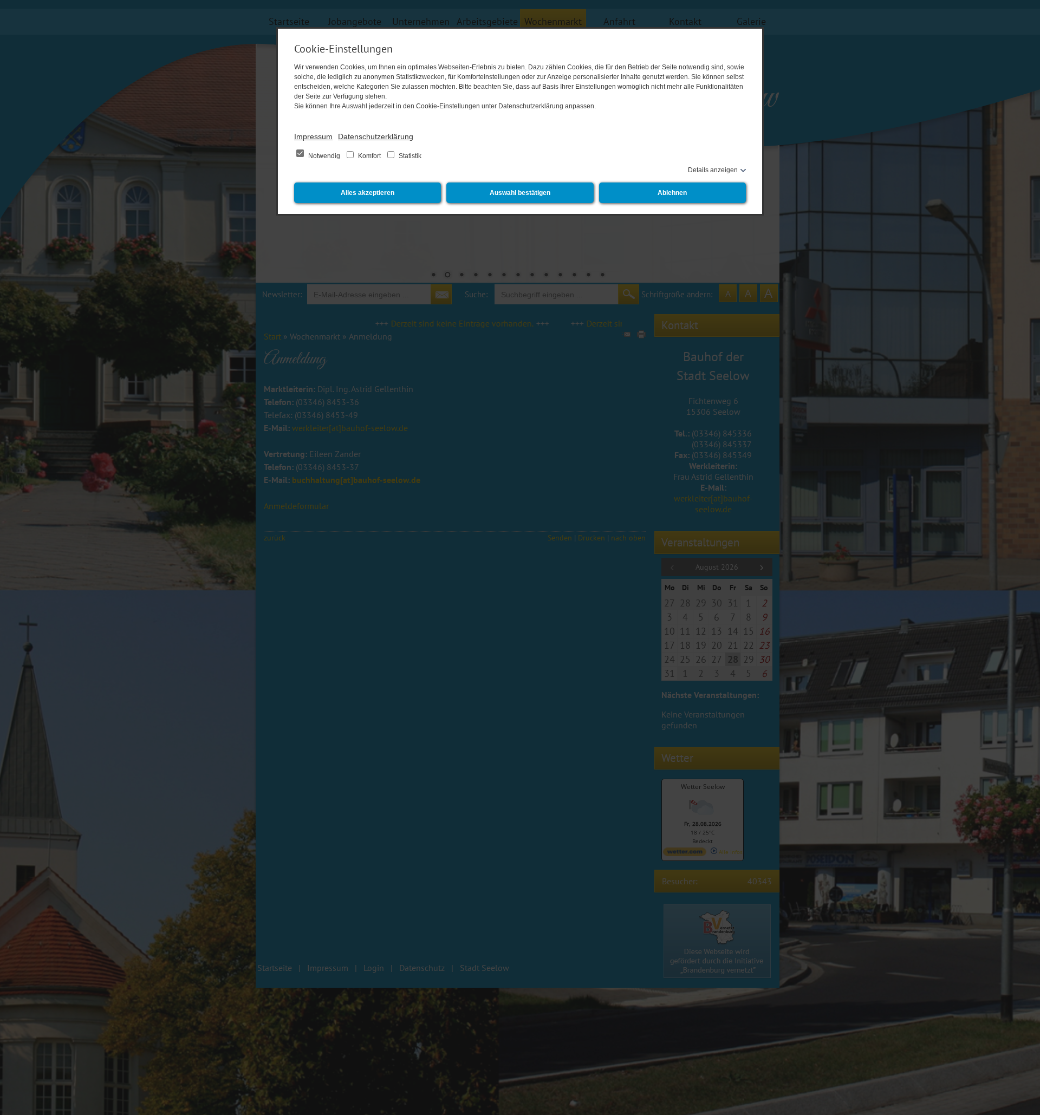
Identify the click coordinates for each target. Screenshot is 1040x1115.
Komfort (369, 156)
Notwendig (324, 156)
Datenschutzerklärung (375, 136)
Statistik (409, 156)
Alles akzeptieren (367, 193)
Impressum (313, 136)
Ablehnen (672, 193)
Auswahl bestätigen (520, 193)
